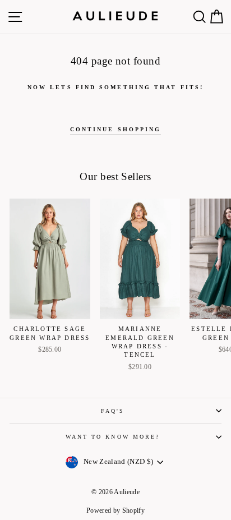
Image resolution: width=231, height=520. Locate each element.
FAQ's (112, 411)
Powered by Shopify (115, 510)
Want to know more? (113, 437)
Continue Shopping (115, 129)
